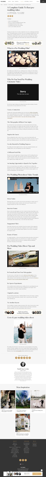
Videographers (26, 444)
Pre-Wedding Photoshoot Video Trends (15, 23)
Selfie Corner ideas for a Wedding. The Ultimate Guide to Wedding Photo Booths (22, 435)
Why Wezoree (14, 456)
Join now (37, 473)
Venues (13, 1)
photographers (19, 351)
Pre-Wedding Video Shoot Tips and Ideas (15, 25)
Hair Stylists (26, 451)
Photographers (26, 443)
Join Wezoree (26, 452)
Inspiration (22, 1)
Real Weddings (27, 1)
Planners (26, 447)
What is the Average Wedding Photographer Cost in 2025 (7, 411)
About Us (15, 443)
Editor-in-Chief (23, 370)
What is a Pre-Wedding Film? (13, 21)
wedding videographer (33, 112)
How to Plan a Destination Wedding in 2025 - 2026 (21, 411)
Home (2, 4)
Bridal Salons (26, 448)
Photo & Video (11, 4)
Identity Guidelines (14, 451)
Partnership (15, 444)
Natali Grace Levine (13, 12)
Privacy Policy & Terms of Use (14, 447)
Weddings (34, 444)
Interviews (31, 1)
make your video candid (28, 275)
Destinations (16, 1)
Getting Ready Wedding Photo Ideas (37, 411)
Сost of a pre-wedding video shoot (14, 26)
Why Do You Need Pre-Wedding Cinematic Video (17, 22)
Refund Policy (14, 448)
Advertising (15, 455)
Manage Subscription (15, 452)
